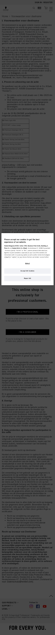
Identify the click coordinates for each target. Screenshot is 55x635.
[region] (27, 259)
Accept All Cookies (27, 271)
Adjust (27, 263)
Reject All (27, 278)
